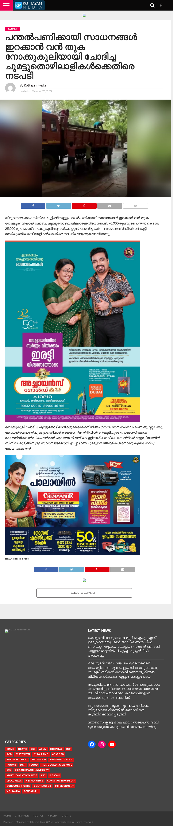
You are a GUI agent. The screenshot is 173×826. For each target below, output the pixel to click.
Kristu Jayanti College (22, 775)
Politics (38, 815)
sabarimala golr (61, 759)
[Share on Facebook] (33, 205)
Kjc (43, 775)
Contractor (42, 786)
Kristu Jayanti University (32, 770)
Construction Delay (61, 780)
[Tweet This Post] (58, 205)
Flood (33, 765)
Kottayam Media (35, 85)
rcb (9, 754)
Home (7, 815)
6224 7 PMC (41, 754)
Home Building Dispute (57, 765)
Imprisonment (64, 786)
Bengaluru (31, 791)
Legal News (14, 780)
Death (22, 749)
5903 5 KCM (39, 759)
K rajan (54, 775)
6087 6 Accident (17, 759)
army (42, 749)
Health (52, 815)
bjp (68, 749)
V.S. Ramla (13, 791)
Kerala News (34, 780)
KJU (9, 770)
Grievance (22, 815)
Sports (66, 815)
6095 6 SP (58, 754)
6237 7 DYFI (23, 754)
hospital (56, 749)
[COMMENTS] (135, 205)
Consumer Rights (18, 786)
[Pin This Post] (84, 205)
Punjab (11, 765)
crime (10, 749)
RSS (33, 749)
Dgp (22, 765)
